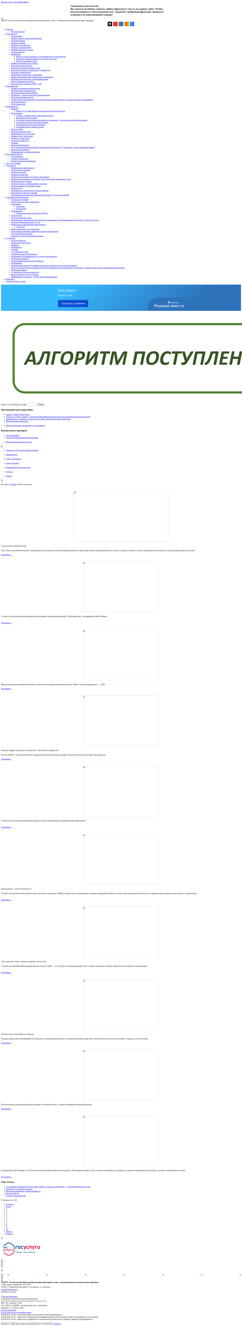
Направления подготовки (22, 50)
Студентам (10, 238)
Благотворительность (20, 145)
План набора (16, 36)
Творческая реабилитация (22, 97)
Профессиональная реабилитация (25, 88)
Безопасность (12, 455)
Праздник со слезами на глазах (19, 1189)
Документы (11, 166)
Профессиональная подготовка (24, 63)
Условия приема (18, 41)
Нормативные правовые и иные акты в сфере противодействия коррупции (38, 419)
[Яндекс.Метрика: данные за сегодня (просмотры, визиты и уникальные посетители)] (9, 1296)
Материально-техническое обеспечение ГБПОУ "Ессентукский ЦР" (40, 195)
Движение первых (19, 270)
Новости (15, 109)
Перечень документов (20, 45)
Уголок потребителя (19, 141)
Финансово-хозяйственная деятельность (28, 225)
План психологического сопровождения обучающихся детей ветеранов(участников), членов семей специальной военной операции (68, 268)
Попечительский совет (21, 131)
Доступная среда (18, 104)
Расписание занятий (19, 259)
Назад (8, 1207)
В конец (9, 1234)
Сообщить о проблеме (73, 303)
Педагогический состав (21, 218)
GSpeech (57, 1324)
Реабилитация (12, 86)
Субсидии (20, 227)
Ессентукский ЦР (8, 1310)
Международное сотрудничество (25, 229)
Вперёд (9, 1232)
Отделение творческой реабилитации (32, 122)
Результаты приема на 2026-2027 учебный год (31, 70)
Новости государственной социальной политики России (40, 111)
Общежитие (16, 247)
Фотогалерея (16, 113)
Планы (9, 476)
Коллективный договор (21, 181)
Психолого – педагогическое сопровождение (30, 95)
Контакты (10, 279)
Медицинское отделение (26, 118)
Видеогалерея (17, 129)
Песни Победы (12, 1193)
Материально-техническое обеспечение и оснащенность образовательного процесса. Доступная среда (55, 220)
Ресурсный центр (18, 102)
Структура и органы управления (25, 202)
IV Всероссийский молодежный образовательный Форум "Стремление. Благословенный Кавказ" (53, 147)
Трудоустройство (18, 240)
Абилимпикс (16, 263)
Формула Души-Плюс (20, 138)
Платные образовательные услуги (25, 68)
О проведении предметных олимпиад (27, 261)
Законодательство (18, 172)
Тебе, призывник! (13, 459)
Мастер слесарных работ (26, 61)
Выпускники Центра (20, 150)
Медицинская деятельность (23, 168)
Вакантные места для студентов (24, 275)
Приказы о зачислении (21, 72)
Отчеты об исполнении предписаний (22, 438)
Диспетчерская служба (16, 281)
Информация (11, 106)
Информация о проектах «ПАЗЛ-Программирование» (34, 277)
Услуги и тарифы (13, 163)
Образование (16, 211)
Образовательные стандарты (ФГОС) (32, 213)
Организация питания (20, 170)
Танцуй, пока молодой (16, 1196)
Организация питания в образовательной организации (34, 231)
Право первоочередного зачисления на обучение (32, 77)
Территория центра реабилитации (30, 125)
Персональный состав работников (25, 186)
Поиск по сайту (7, 404)
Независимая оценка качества (19, 442)
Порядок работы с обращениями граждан (29, 184)
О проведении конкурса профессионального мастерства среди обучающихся (44, 265)
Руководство (16, 215)
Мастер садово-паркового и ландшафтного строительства (41, 57)
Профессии (16, 54)
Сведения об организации (17, 197)
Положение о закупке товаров (24, 193)
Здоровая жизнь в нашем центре (30, 127)
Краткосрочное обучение (22, 66)
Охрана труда (17, 188)
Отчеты (9, 472)
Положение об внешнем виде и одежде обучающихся (34, 256)
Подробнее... (6, 555)
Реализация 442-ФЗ (14, 154)
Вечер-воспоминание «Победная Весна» (23, 1191)
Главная (9, 29)
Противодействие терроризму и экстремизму (25, 426)
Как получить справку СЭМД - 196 (26, 84)
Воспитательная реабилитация (24, 93)
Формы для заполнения (21, 47)
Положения (21, 209)
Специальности (18, 52)
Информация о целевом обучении (25, 152)
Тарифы (14, 250)
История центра (18, 32)
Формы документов (19, 159)
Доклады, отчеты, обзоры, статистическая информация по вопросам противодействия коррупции (48, 417)
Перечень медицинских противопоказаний (29, 79)
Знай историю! (12, 463)
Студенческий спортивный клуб (25, 272)
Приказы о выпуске (19, 175)
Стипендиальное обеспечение (24, 254)
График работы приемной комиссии (26, 38)
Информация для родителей (18, 467)
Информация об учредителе (23, 134)
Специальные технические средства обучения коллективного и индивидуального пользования (52, 100)
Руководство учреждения (22, 136)
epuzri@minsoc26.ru (9, 1289)
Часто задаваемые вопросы (22, 81)
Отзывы (14, 143)
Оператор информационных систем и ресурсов (36, 59)
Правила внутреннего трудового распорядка (30, 177)
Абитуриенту (12, 34)
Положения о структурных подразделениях (30, 190)
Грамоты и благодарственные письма (27, 236)
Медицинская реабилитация (23, 91)
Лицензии (20, 206)
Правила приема (18, 43)
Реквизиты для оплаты (21, 243)
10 (7, 1229)
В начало (10, 1204)
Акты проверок (12, 435)
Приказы (15, 245)
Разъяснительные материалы (23, 161)
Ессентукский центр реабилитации (16, 1312)
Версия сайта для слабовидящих (15, 2)
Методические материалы (17, 421)
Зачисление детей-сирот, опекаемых (26, 75)
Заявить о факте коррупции (18, 414)
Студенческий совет (19, 252)
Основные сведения (19, 200)
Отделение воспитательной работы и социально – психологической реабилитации (51, 120)
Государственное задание (22, 234)
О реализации (17, 156)
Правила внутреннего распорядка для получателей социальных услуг (41, 179)
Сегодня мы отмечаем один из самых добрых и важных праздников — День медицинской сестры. (48, 1187)
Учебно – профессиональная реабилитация (34, 116)
